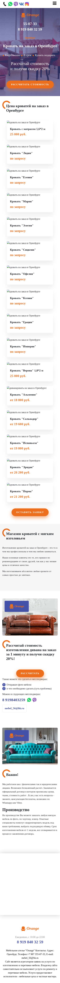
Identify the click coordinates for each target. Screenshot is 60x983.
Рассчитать (30, 673)
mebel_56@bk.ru (14, 708)
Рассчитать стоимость (30, 84)
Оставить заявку (30, 512)
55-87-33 (30, 24)
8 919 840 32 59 (30, 29)
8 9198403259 (13, 700)
